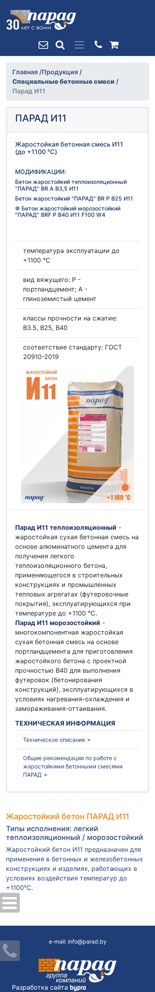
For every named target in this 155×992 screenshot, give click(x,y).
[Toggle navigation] (79, 45)
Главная (25, 72)
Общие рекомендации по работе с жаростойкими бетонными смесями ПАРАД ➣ (72, 766)
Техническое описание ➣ (57, 739)
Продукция (60, 72)
